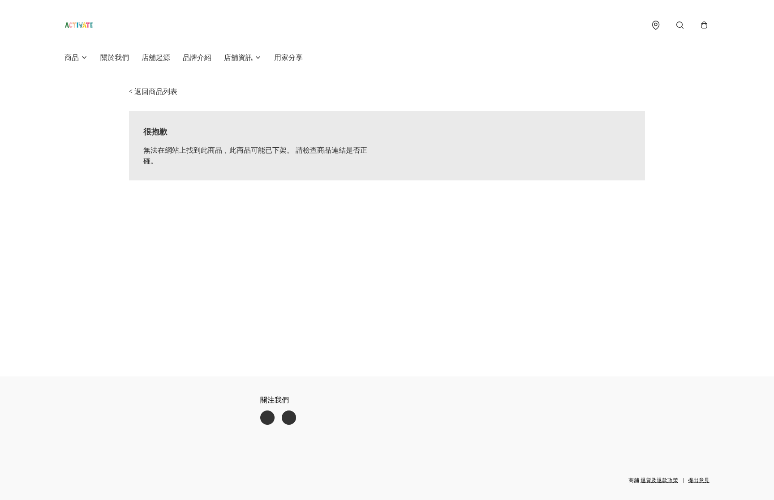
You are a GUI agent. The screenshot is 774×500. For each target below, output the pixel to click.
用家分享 (288, 57)
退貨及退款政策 (659, 480)
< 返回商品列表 (153, 91)
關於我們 (114, 57)
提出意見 (699, 480)
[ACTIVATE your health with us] (78, 25)
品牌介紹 (197, 57)
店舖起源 (156, 57)
